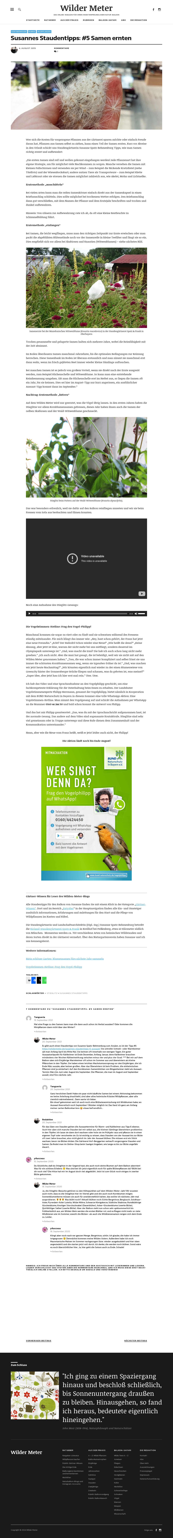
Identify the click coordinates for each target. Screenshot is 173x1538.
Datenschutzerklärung (149, 1478)
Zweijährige (93, 1486)
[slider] (142, 613)
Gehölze (92, 1475)
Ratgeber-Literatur (70, 1455)
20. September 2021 (52, 1041)
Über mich (144, 1463)
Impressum (144, 1475)
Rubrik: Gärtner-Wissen (72, 1463)
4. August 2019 (27, 48)
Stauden (92, 1482)
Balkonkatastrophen (97, 1459)
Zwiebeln (92, 1490)
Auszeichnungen (147, 1467)
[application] (86, 613)
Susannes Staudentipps (74, 993)
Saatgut (91, 1478)
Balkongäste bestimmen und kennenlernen (73, 1472)
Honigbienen (119, 1475)
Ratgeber (50, 20)
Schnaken (118, 1494)
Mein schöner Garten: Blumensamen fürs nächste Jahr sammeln (65, 958)
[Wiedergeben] (29, 613)
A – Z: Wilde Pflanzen (97, 1455)
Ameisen (118, 1459)
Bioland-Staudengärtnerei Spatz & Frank (54, 929)
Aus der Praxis (69, 20)
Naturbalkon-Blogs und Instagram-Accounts (72, 1482)
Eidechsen (118, 1467)
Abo (123, 20)
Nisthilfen (66, 1477)
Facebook (153, 9)
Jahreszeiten (93, 1471)
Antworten (41, 1031)
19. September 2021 (43, 1020)
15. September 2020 (44, 1161)
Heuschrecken (120, 1471)
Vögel (116, 1498)
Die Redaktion (138, 20)
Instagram (159, 9)
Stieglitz (52, 993)
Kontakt (143, 1455)
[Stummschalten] (136, 613)
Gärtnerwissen (18, 31)
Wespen (117, 1506)
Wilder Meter (86, 7)
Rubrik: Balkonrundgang (98, 1494)
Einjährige (92, 1463)
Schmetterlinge (120, 1490)
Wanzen (117, 1502)
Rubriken (88, 20)
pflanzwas (39, 1158)
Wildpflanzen (44, 31)
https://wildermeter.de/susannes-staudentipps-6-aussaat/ (71, 1048)
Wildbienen (118, 1510)
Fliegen (117, 1463)
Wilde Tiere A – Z (121, 1455)
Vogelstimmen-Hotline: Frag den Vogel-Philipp (54, 966)
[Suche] (19, 9)
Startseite (33, 20)
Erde (90, 1467)
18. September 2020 (52, 1186)
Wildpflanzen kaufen (71, 1459)
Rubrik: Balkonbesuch (97, 1498)
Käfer (116, 1482)
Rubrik (32, 31)
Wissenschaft (120, 1513)
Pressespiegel (146, 1471)
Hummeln (118, 1478)
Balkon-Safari (108, 20)
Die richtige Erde (69, 1467)
